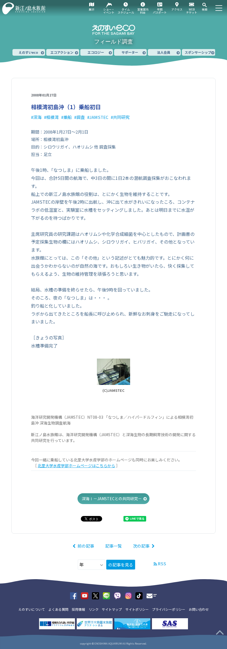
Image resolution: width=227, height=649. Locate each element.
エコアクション (61, 52)
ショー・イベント (108, 10)
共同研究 (121, 117)
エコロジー (95, 52)
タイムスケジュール (126, 10)
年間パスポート (160, 10)
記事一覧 (113, 546)
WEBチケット (191, 10)
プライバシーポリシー (168, 609)
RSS (162, 563)
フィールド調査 (113, 42)
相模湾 (52, 117)
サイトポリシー (137, 609)
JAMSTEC (98, 117)
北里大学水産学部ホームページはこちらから (76, 465)
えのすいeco (28, 52)
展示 (91, 9)
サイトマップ (112, 609)
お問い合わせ (199, 609)
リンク (94, 609)
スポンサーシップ (198, 52)
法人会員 (163, 52)
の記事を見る (120, 565)
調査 (80, 117)
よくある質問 (58, 609)
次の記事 (141, 546)
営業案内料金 (142, 10)
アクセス (176, 9)
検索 (204, 9)
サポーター (130, 52)
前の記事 (86, 546)
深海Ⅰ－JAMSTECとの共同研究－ (112, 498)
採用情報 (78, 609)
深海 (37, 117)
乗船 (67, 117)
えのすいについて (31, 609)
